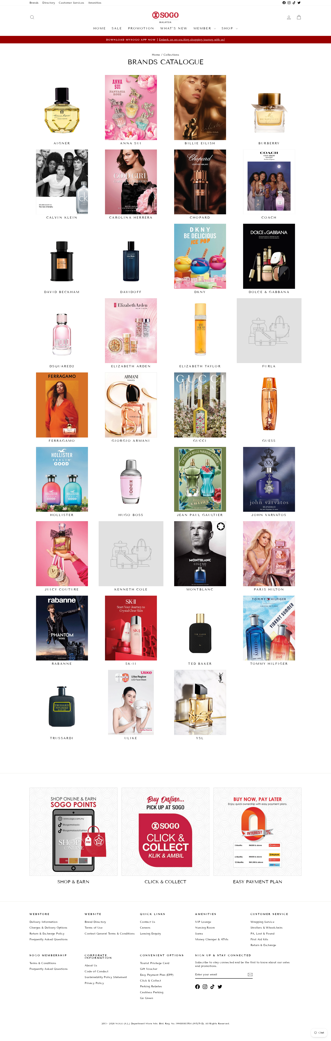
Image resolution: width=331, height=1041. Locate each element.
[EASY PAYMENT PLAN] (258, 832)
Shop (228, 28)
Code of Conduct (96, 971)
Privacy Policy (94, 983)
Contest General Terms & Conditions (110, 933)
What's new (174, 28)
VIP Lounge (203, 922)
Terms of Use (93, 927)
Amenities (95, 2)
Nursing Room (205, 927)
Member (203, 28)
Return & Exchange (263, 945)
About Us (91, 965)
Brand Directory (95, 922)
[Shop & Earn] (73, 832)
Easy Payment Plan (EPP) (156, 975)
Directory (48, 2)
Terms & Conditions (42, 963)
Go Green (146, 998)
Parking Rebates (151, 986)
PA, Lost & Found (262, 933)
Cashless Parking (151, 992)
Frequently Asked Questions (48, 939)
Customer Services (71, 2)
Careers (145, 927)
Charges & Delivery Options (48, 927)
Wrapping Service (262, 922)
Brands (34, 2)
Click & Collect (150, 980)
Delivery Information (43, 922)
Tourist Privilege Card (154, 963)
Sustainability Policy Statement (106, 977)
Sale (117, 28)
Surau (199, 933)
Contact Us (147, 922)
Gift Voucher (148, 969)
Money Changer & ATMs (211, 939)
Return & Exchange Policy (47, 933)
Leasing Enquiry (150, 933)
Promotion (141, 28)
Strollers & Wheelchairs (267, 927)
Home (99, 28)
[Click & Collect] (166, 832)
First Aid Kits (259, 939)
